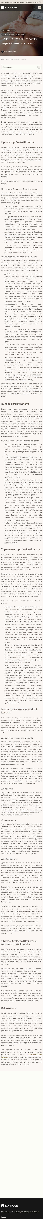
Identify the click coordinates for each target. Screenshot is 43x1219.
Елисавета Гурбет (10, 51)
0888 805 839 (36, 1212)
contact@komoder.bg (22, 1212)
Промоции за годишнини (18, 2)
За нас (3, 1217)
